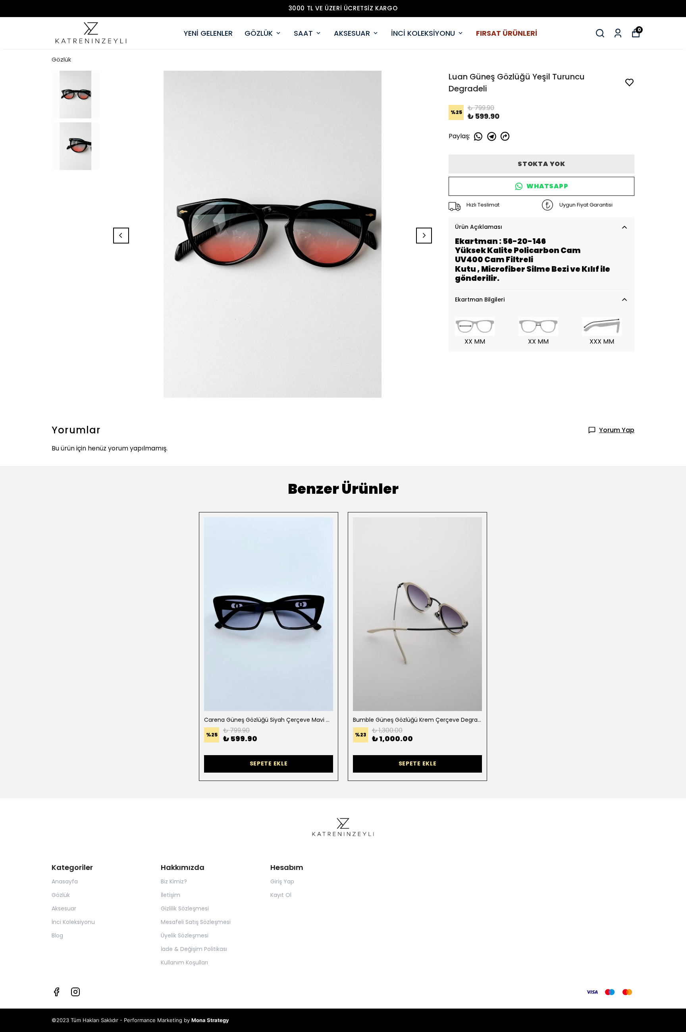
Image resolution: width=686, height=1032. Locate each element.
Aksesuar (64, 908)
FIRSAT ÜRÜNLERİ (506, 33)
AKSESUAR (352, 33)
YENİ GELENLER (208, 33)
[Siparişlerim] (618, 33)
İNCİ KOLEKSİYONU (423, 33)
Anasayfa (65, 881)
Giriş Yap (282, 881)
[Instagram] (75, 992)
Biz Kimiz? (174, 881)
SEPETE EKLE (269, 763)
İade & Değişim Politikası (194, 949)
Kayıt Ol (280, 895)
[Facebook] (56, 992)
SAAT (303, 33)
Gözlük (61, 59)
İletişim (170, 895)
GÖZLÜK (259, 33)
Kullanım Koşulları (184, 962)
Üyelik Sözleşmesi (184, 935)
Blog (57, 935)
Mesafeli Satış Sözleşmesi (196, 922)
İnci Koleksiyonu (73, 922)
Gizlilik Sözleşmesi (185, 908)
